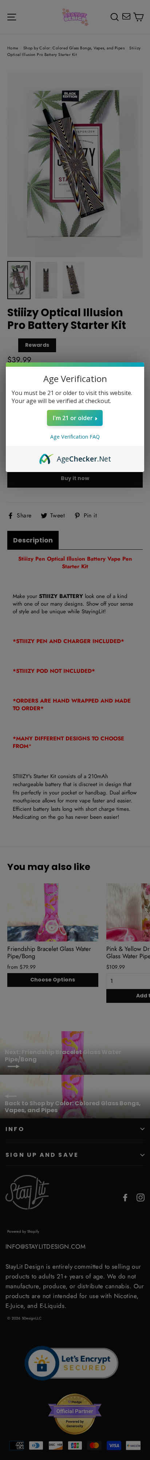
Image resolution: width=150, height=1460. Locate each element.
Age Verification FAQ (75, 436)
